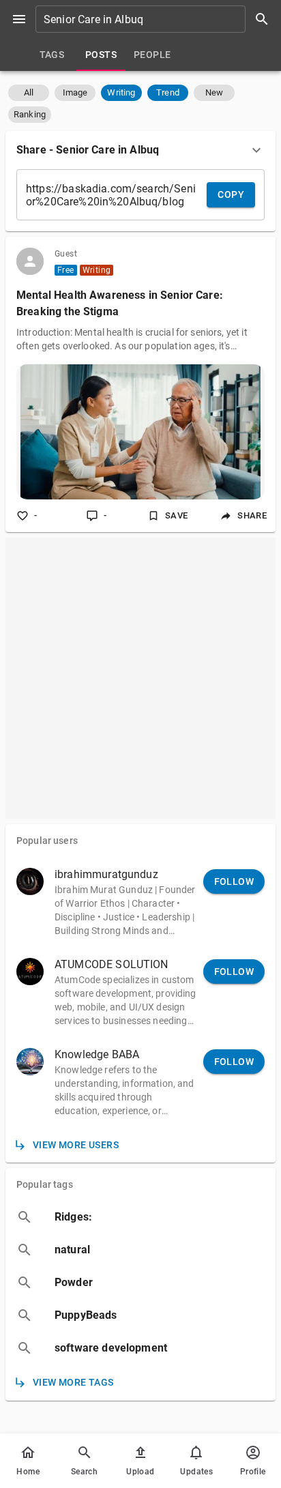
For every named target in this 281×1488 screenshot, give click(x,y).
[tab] (51, 54)
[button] (28, 93)
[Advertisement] (140, 678)
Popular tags (44, 1184)
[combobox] (156, 19)
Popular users (47, 840)
